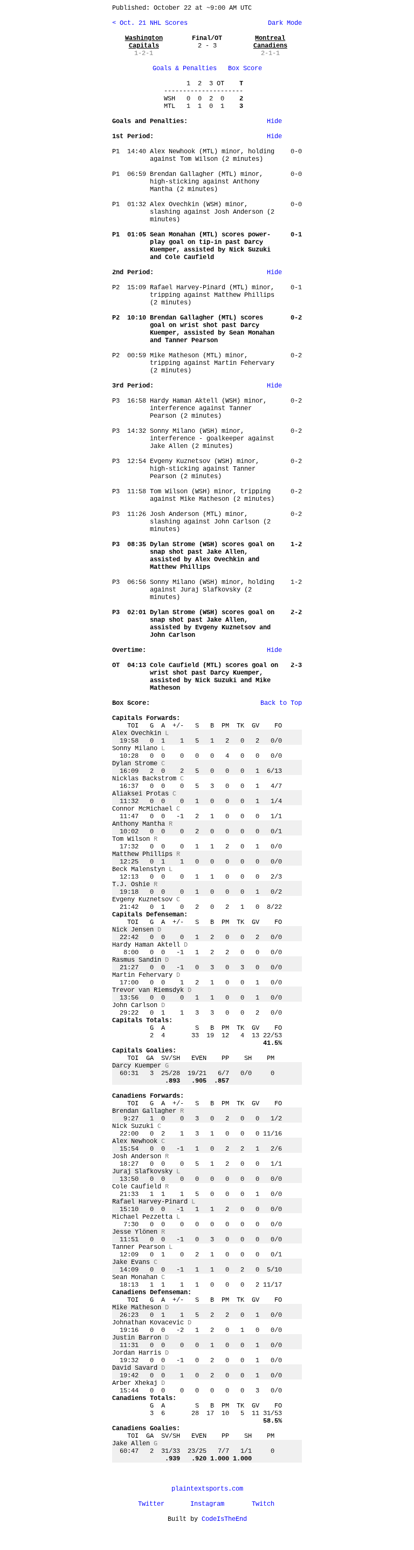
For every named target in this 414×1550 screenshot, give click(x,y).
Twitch (263, 1504)
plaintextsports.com (207, 1489)
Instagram (207, 1504)
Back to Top (281, 703)
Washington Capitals (144, 42)
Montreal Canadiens (270, 42)
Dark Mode (283, 23)
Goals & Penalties (185, 68)
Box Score (245, 68)
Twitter (151, 1504)
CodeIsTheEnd (224, 1519)
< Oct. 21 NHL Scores (150, 23)
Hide (274, 121)
